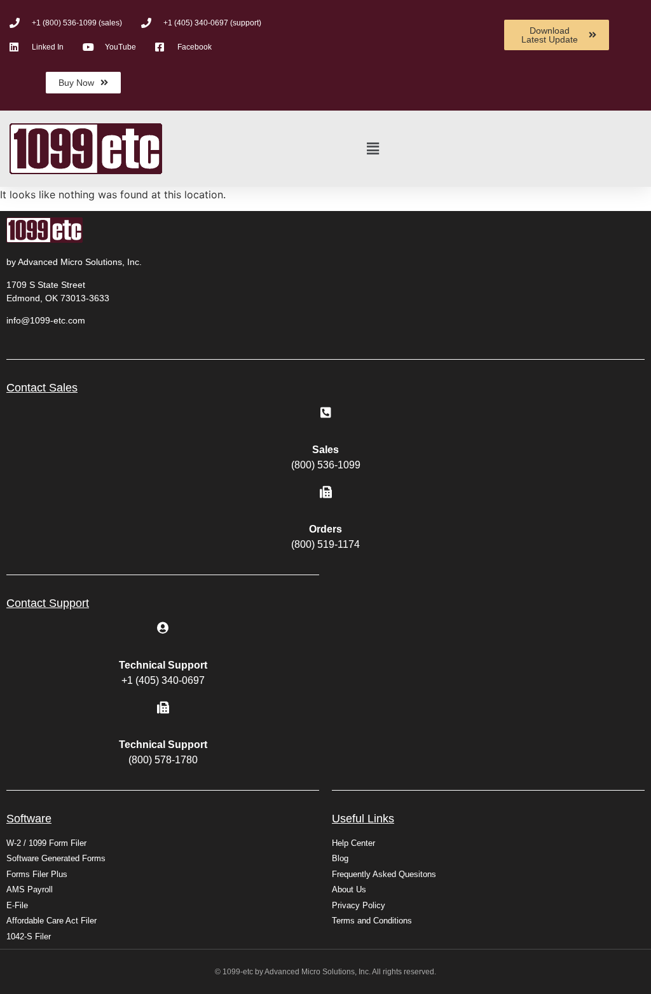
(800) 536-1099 (325, 465)
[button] (373, 149)
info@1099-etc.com (45, 320)
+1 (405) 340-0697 (163, 680)
